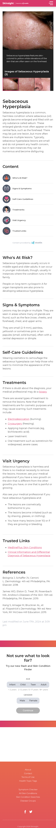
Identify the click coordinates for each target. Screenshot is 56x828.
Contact (28, 773)
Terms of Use (28, 777)
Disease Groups (28, 800)
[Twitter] (31, 812)
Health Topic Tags (28, 781)
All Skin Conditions (28, 793)
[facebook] (25, 812)
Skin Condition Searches (28, 797)
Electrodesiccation (18, 419)
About (28, 769)
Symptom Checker (28, 789)
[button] (51, 40)
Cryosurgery (15, 423)
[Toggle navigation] (51, 3)
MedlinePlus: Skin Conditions (25, 547)
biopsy (43, 391)
